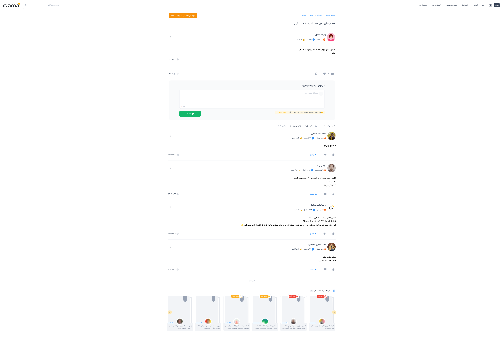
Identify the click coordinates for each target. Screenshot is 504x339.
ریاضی (304, 15)
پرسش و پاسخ (330, 15)
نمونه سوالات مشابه (321, 290)
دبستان (319, 15)
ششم (311, 15)
